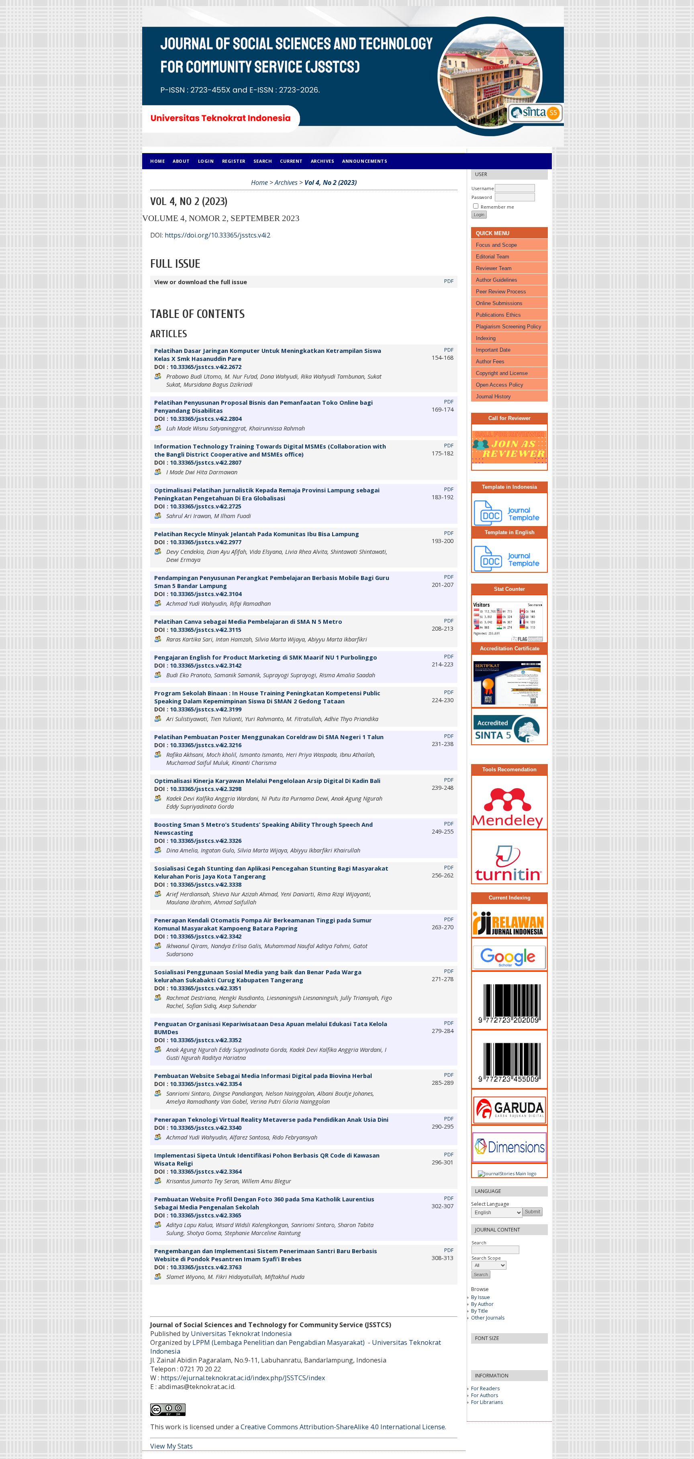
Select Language (490, 1204)
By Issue (480, 1297)
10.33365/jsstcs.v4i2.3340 (205, 1127)
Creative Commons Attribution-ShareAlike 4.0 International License (343, 1426)
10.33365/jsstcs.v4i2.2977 (205, 542)
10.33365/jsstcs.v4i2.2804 (205, 418)
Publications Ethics (498, 315)
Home (157, 161)
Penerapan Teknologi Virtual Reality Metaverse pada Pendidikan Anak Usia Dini (271, 1119)
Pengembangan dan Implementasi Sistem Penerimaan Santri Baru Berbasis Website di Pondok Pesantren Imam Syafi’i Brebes (265, 1255)
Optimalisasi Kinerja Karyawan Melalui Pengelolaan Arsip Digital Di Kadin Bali (267, 781)
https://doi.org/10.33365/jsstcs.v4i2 (217, 235)
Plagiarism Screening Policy (508, 327)
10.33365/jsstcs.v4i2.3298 (205, 789)
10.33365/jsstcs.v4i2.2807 (205, 462)
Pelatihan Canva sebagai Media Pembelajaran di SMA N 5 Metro (248, 621)
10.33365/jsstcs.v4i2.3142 (205, 665)
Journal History (493, 396)
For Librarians (487, 1402)
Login (206, 161)
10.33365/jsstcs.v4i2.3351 (205, 988)
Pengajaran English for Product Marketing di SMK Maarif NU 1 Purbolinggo (265, 657)
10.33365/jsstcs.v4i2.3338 (205, 884)
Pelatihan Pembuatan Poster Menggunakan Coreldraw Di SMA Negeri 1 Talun (269, 737)
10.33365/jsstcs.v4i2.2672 (205, 367)
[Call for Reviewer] (511, 462)
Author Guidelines (496, 280)
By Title (479, 1310)
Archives (322, 161)
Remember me (497, 207)
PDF (448, 281)
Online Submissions (499, 303)
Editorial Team (492, 257)
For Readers (485, 1388)
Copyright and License (502, 373)
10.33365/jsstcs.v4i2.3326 (205, 840)
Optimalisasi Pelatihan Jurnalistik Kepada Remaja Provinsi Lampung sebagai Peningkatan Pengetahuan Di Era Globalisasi (267, 494)
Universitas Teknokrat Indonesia (241, 1333)
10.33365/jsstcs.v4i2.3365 (205, 1215)
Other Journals (487, 1317)
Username (483, 188)
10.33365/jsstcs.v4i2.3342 (205, 936)
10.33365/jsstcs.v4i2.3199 (205, 709)
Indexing (486, 338)
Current (291, 161)
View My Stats (171, 1446)
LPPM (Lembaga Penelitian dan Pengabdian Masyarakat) (279, 1342)
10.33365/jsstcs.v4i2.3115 (205, 629)
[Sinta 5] (509, 742)
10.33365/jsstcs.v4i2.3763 (205, 1267)
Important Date (493, 350)
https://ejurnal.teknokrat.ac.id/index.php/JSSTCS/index (243, 1377)
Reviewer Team (494, 268)
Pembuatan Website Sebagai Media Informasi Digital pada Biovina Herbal (263, 1076)
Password (482, 197)
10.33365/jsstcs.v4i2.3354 (205, 1084)
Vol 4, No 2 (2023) (330, 182)
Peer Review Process (501, 292)
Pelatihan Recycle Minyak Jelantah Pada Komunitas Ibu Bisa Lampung (256, 534)
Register (233, 161)
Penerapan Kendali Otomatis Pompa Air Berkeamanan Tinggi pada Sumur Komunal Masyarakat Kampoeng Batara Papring (263, 924)
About (181, 161)
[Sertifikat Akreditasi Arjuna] (509, 705)
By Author (482, 1304)
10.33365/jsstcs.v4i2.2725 (205, 506)
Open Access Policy (499, 385)
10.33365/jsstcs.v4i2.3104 (205, 594)
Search (479, 1243)
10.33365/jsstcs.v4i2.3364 (205, 1171)
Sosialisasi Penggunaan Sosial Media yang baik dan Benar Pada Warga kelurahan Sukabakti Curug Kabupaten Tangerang (257, 976)
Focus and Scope (496, 245)
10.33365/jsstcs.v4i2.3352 (205, 1040)
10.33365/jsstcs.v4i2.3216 (205, 745)
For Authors (484, 1395)
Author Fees (490, 362)
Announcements (364, 161)
